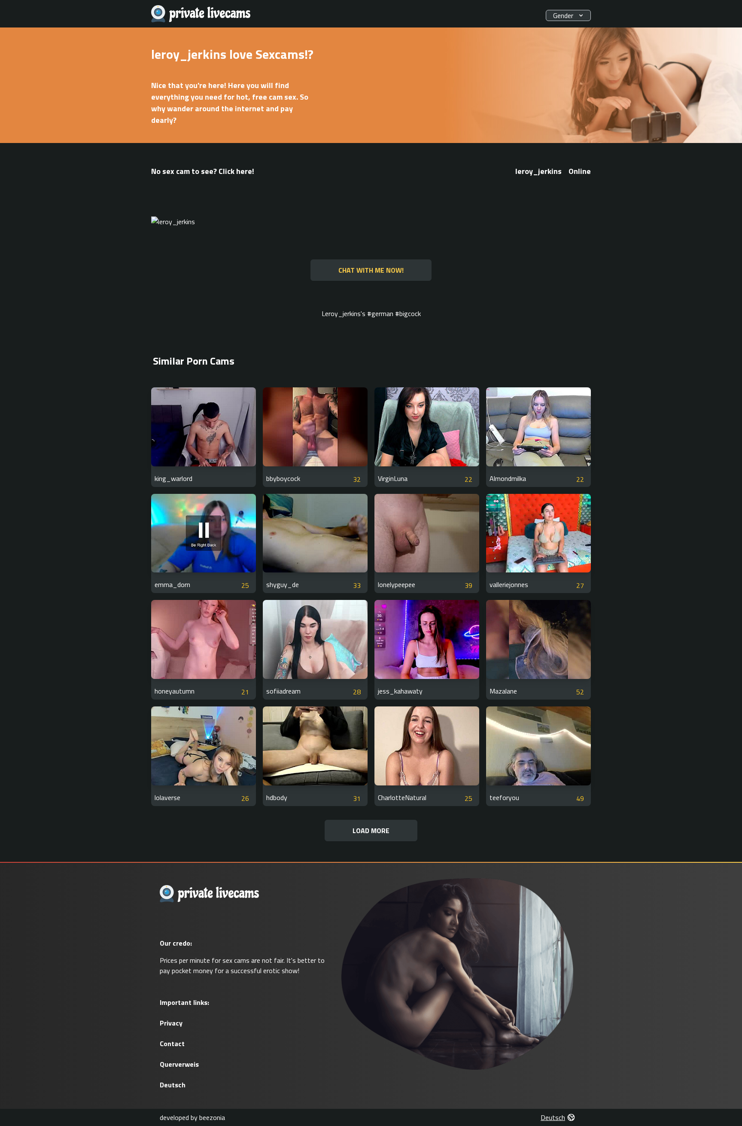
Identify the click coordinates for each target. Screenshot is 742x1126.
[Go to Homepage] (201, 14)
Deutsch (173, 1085)
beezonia (212, 1117)
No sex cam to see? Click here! (202, 171)
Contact (172, 1043)
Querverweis (179, 1064)
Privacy (171, 1023)
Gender (563, 15)
